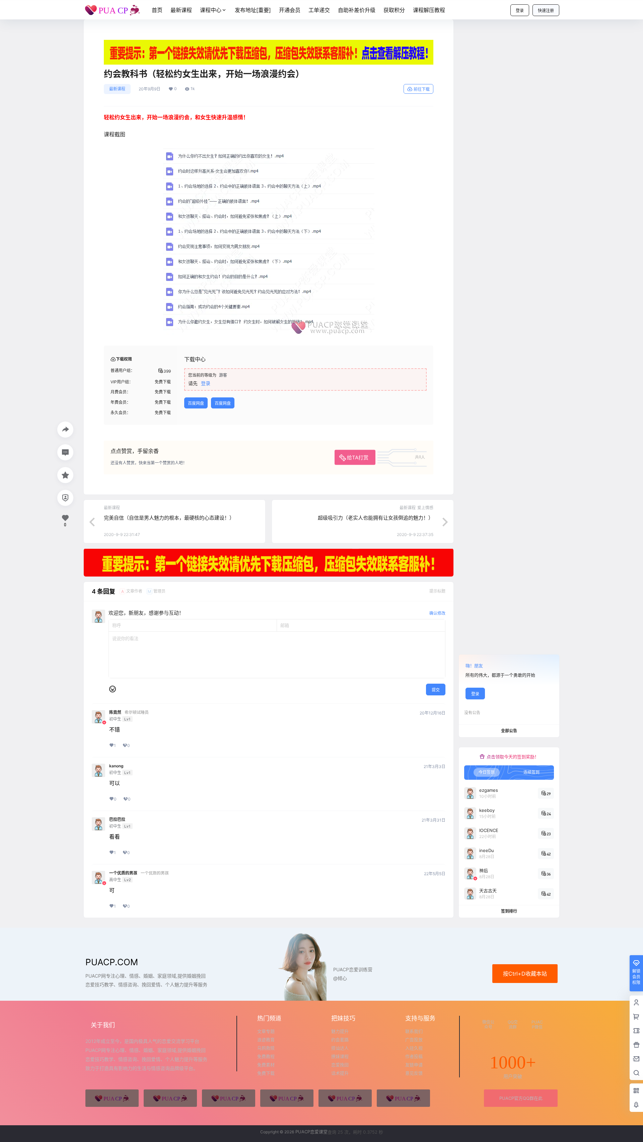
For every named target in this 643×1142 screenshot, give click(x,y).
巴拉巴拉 (117, 820)
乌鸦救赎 (266, 1048)
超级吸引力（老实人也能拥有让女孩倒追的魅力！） (375, 518)
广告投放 (414, 1039)
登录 (520, 10)
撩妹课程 (340, 1056)
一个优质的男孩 (123, 873)
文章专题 (266, 1031)
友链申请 (414, 1064)
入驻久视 (414, 1048)
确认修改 (437, 613)
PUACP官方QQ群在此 (521, 1098)
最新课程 (117, 88)
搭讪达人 (340, 1048)
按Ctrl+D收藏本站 (525, 973)
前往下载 (422, 89)
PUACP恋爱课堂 (311, 1131)
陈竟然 (115, 712)
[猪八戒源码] (112, 1098)
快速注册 (546, 10)
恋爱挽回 (340, 1064)
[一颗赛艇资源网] (403, 1098)
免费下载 (266, 1073)
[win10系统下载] (170, 1098)
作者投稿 (414, 1056)
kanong (116, 766)
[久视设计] (286, 1098)
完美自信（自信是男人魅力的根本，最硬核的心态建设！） (169, 518)
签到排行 (509, 911)
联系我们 (414, 1031)
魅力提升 (340, 1031)
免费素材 (266, 1064)
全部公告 (509, 730)
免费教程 (266, 1056)
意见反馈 (414, 1073)
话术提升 (340, 1073)
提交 (436, 689)
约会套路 (340, 1039)
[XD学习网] (345, 1098)
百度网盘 (196, 403)
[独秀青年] (228, 1098)
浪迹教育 (266, 1039)
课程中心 (210, 10)
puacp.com (111, 962)
